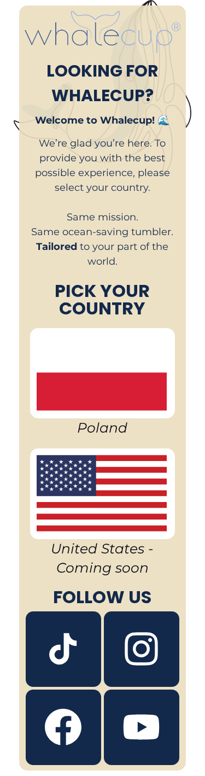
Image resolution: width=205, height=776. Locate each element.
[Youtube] (141, 727)
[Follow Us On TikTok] (63, 649)
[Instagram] (141, 649)
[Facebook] (63, 727)
